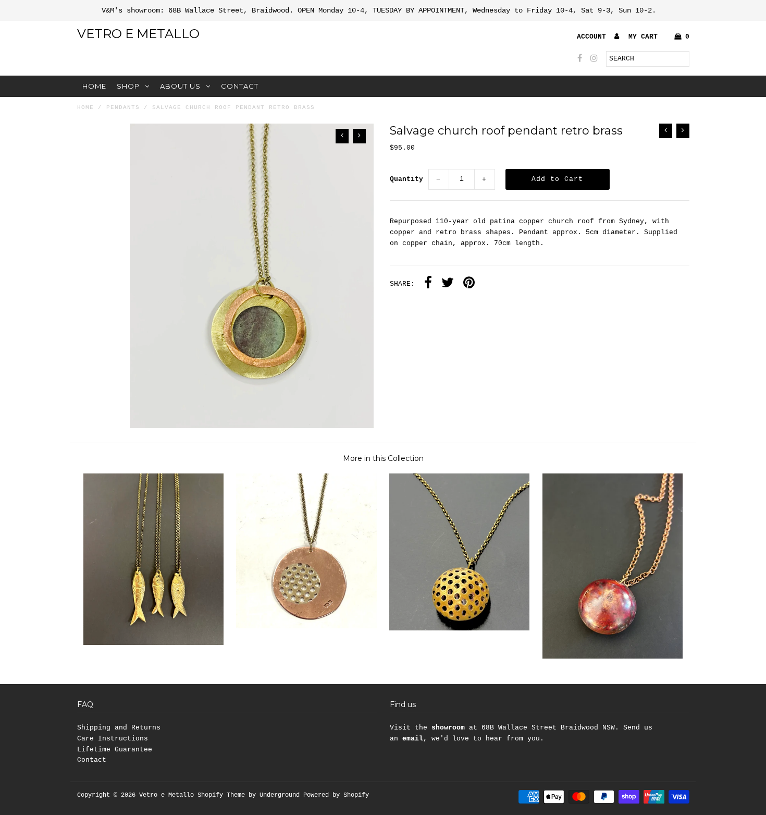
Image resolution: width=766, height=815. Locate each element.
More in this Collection (383, 458)
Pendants (123, 107)
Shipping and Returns (118, 728)
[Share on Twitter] (447, 284)
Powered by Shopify (336, 795)
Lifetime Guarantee (114, 749)
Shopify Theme (221, 795)
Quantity (406, 179)
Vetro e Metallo (138, 33)
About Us (180, 86)
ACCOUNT (593, 37)
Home (94, 86)
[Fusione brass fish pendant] (153, 643)
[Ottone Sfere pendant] (459, 628)
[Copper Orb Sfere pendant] (612, 657)
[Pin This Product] (469, 284)
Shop (128, 86)
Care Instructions (112, 739)
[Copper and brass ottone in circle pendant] (306, 626)
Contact (239, 86)
